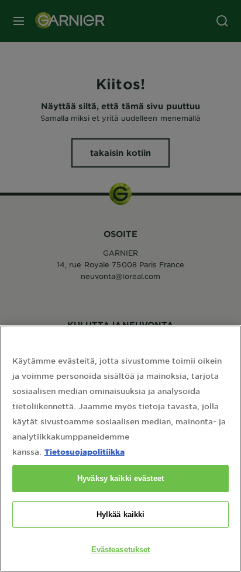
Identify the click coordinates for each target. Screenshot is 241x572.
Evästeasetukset (120, 549)
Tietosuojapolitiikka (84, 451)
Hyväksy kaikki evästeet (120, 478)
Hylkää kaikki (121, 514)
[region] (120, 448)
